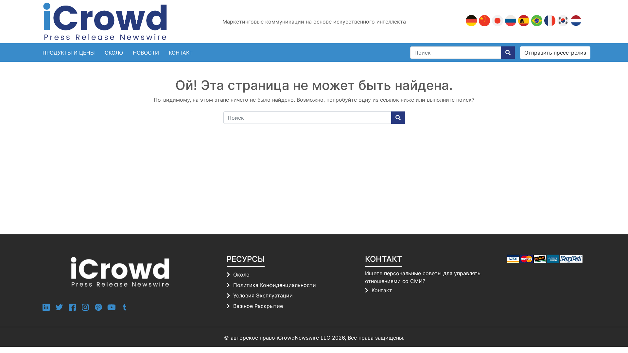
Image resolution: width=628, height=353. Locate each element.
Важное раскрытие (258, 306)
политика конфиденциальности (274, 285)
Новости (146, 52)
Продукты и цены (69, 52)
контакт (181, 52)
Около (114, 52)
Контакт (382, 290)
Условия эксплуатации (263, 295)
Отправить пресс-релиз (555, 52)
